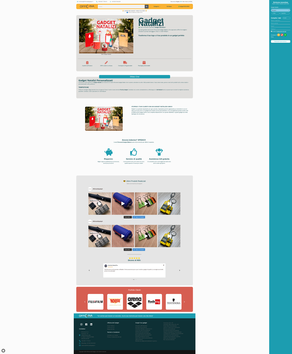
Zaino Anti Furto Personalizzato (171, 335)
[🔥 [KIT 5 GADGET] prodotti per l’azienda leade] (99, 203)
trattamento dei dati (281, 31)
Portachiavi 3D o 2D (168, 322)
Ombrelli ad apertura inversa (142, 336)
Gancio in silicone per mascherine (171, 327)
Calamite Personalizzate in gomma (171, 336)
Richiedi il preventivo (281, 41)
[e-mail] (278, 34)
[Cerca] (147, 7)
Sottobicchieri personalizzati (142, 331)
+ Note (274, 13)
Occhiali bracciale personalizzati (171, 330)
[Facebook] (86, 324)
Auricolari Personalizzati (141, 327)
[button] (280, 10)
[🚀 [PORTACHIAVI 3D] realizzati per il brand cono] (146, 203)
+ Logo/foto (283, 13)
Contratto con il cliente (112, 335)
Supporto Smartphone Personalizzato (172, 332)
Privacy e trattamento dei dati (114, 337)
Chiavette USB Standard (141, 325)
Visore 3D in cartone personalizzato (143, 338)
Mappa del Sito (110, 329)
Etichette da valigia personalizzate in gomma (146, 341)
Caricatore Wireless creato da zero (143, 328)
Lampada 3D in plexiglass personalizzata (173, 333)
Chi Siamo (169, 6)
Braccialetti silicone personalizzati (143, 334)
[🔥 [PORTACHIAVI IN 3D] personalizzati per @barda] (169, 203)
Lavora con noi (110, 327)
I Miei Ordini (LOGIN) (187, 1)
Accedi (284, 18)
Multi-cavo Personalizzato (169, 338)
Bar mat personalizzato (169, 339)
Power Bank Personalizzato (170, 326)
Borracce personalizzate (169, 329)
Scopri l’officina (110, 325)
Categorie (156, 6)
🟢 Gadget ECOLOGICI (183, 6)
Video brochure (139, 339)
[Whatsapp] (285, 34)
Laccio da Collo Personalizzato (142, 330)
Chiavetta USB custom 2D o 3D (171, 324)
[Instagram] (81, 324)
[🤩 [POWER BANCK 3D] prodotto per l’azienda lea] (123, 203)
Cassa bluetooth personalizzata (142, 333)
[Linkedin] (91, 324)
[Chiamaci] (282, 34)
